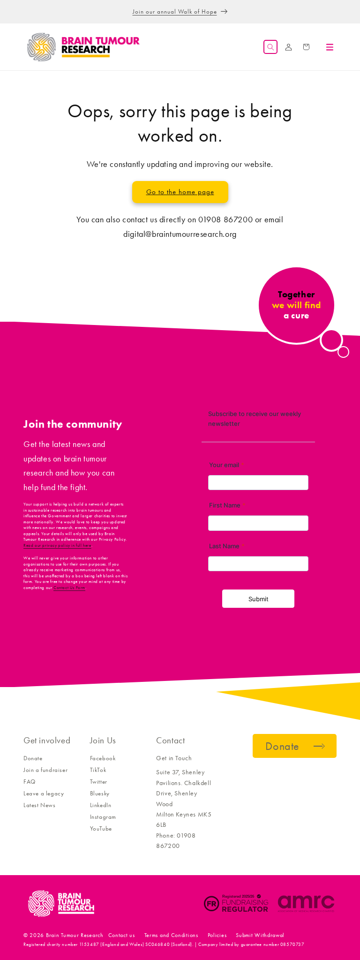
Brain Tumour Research (75, 935)
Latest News (39, 805)
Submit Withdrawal (260, 935)
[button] (270, 47)
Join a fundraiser (45, 769)
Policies (217, 935)
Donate (33, 758)
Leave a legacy (43, 793)
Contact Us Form (69, 587)
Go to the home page (180, 192)
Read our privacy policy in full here (57, 545)
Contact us (121, 935)
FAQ (29, 781)
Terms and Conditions (171, 935)
